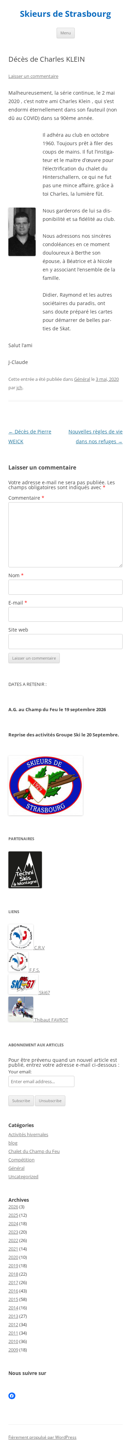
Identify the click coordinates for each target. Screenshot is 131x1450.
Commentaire (26, 497)
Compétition (21, 1159)
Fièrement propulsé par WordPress (42, 1437)
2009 (13, 1350)
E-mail (17, 602)
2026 (13, 1206)
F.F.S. (34, 970)
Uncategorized (23, 1176)
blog (12, 1143)
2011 (13, 1333)
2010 (13, 1341)
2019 (13, 1265)
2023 (13, 1232)
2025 (13, 1215)
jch (19, 387)
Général (82, 379)
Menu (65, 32)
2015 (13, 1299)
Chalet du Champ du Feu (34, 1151)
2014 (13, 1307)
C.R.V (39, 947)
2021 (13, 1249)
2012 (13, 1324)
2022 (13, 1240)
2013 (13, 1316)
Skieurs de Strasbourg (65, 13)
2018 (13, 1274)
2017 (13, 1282)
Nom (16, 575)
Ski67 (44, 992)
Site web (18, 629)
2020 (13, 1257)
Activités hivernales (28, 1134)
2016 (13, 1291)
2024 (13, 1223)
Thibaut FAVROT (50, 1020)
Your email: (19, 1071)
